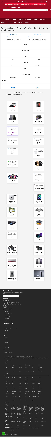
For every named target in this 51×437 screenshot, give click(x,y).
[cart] (47, 2)
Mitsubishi (8, 391)
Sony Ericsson (40, 370)
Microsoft (40, 388)
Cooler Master (26, 380)
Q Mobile (20, 371)
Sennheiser (34, 393)
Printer (36, 19)
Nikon (20, 391)
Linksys (26, 388)
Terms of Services (8, 321)
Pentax (7, 393)
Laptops (7, 19)
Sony (33, 371)
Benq (33, 377)
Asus (20, 365)
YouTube (6, 340)
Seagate (26, 393)
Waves (7, 400)
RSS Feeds (7, 347)
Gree (26, 386)
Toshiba (7, 373)
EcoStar (20, 383)
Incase (7, 388)
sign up (5, 298)
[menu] (2, 1)
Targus (7, 396)
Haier (33, 386)
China (13, 381)
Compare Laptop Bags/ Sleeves (11, 328)
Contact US (6, 434)
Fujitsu (7, 386)
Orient (39, 391)
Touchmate (14, 396)
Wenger (13, 400)
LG (25, 367)
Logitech (33, 388)
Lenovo (20, 367)
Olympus (33, 391)
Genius (13, 386)
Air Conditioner (12, 22)
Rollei (20, 393)
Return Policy (7, 316)
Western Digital (20, 399)
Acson (13, 377)
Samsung (27, 371)
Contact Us (7, 330)
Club (20, 381)
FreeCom (33, 383)
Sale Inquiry (7, 325)
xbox (26, 400)
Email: (4, 295)
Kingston (20, 388)
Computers (28, 19)
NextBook (14, 391)
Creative (39, 381)
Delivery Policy (7, 311)
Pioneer (13, 371)
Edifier (26, 383)
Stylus (39, 393)
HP (6, 367)
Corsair (33, 381)
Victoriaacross (27, 396)
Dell (39, 365)
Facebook (6, 337)
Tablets (14, 19)
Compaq (33, 365)
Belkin (26, 377)
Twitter (6, 345)
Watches (20, 22)
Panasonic (40, 367)
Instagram (6, 342)
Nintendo (27, 391)
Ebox (13, 383)
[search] (42, 2)
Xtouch (33, 400)
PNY (13, 393)
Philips (7, 371)
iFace (39, 386)
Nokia (33, 367)
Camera (3, 22)
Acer (7, 365)
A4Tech (7, 377)
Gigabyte (20, 386)
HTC (13, 367)
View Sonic (34, 396)
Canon (39, 377)
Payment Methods (8, 313)
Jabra (13, 388)
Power (27, 22)
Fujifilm (39, 383)
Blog (5, 333)
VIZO (39, 396)
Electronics (43, 19)
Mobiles (21, 19)
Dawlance (8, 383)
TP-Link (20, 396)
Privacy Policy (7, 318)
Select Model (14, 34)
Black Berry (27, 365)
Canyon (7, 381)
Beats (20, 377)
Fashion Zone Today (8, 352)
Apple (13, 365)
